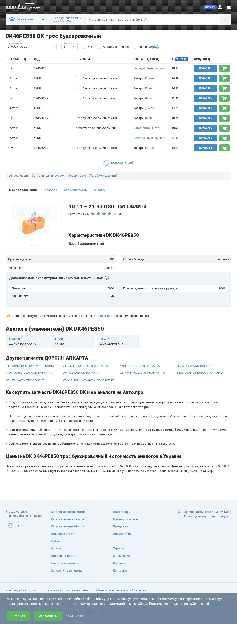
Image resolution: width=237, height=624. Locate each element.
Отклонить (48, 616)
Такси (143, 47)
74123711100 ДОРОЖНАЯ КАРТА (85, 365)
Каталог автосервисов (67, 519)
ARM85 (38, 78)
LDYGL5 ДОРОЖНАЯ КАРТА (196, 365)
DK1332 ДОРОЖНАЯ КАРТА (81, 372)
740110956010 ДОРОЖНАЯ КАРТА (29, 372)
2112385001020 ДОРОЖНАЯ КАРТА (30, 365)
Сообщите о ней (107, 316)
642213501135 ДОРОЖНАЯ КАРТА (200, 372)
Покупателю (122, 533)
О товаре (50, 190)
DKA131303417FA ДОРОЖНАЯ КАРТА (88, 379)
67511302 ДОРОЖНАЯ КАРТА (140, 365)
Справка (119, 563)
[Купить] (224, 68)
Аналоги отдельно (116, 47)
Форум (56, 548)
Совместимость (75, 190)
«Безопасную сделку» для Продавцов (121, 590)
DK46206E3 (41, 68)
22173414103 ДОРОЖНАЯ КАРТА (142, 372)
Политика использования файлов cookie (180, 604)
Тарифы (119, 548)
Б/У (90, 47)
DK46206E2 (41, 98)
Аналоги (100, 190)
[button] (210, 7)
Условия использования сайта (68, 590)
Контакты (120, 570)
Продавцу (120, 526)
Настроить (74, 616)
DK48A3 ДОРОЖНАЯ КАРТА (25, 379)
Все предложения (23, 190)
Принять (18, 616)
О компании (121, 555)
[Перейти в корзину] (228, 7)
